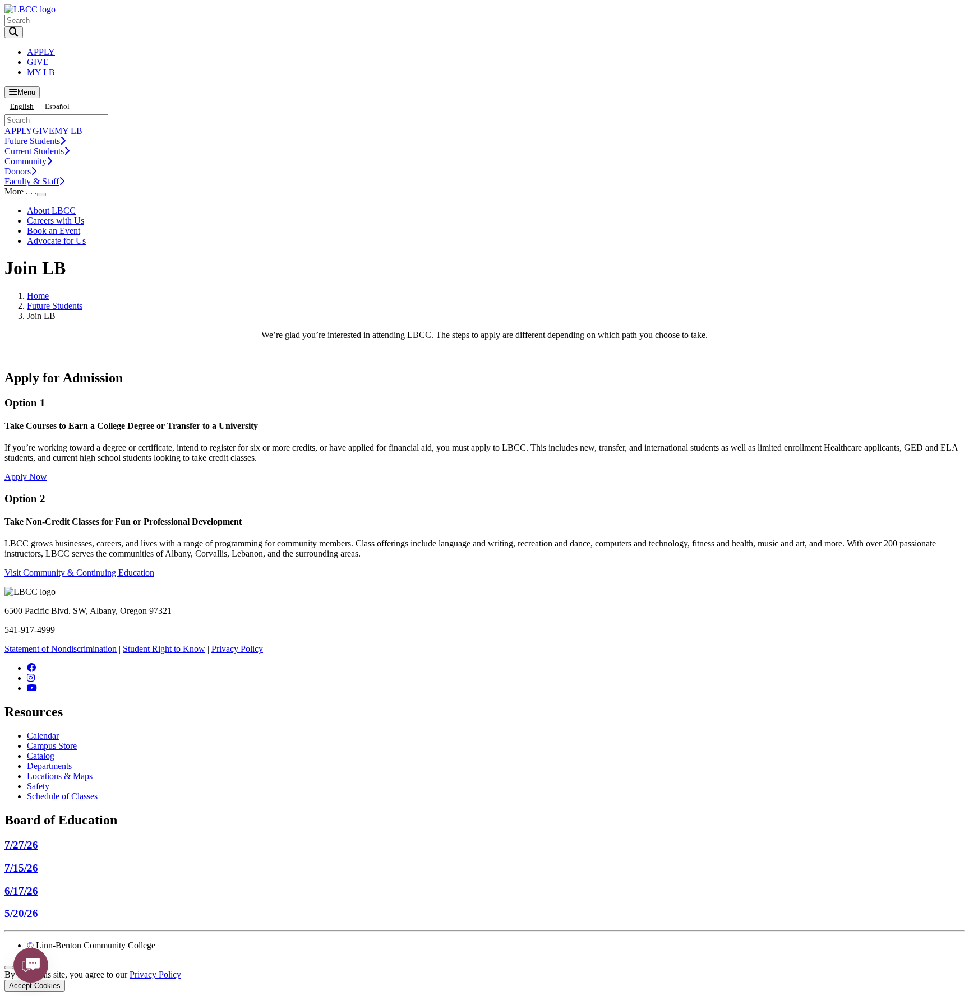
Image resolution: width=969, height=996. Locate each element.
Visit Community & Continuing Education (79, 572)
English (22, 106)
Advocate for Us (56, 240)
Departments (49, 766)
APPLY (41, 52)
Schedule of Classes (62, 796)
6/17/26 (21, 891)
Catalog (40, 756)
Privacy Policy (237, 649)
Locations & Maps (60, 776)
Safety (38, 786)
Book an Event (53, 230)
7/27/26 (21, 845)
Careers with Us (55, 220)
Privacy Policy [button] (155, 974)
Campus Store (52, 746)
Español (57, 106)
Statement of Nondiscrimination (60, 649)
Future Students (54, 306)
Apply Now (25, 476)
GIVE (38, 62)
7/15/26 (21, 868)
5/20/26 (21, 913)
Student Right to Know (164, 649)
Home (38, 295)
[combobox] (21, 106)
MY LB (41, 72)
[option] (57, 106)
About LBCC (51, 210)
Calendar (43, 735)
